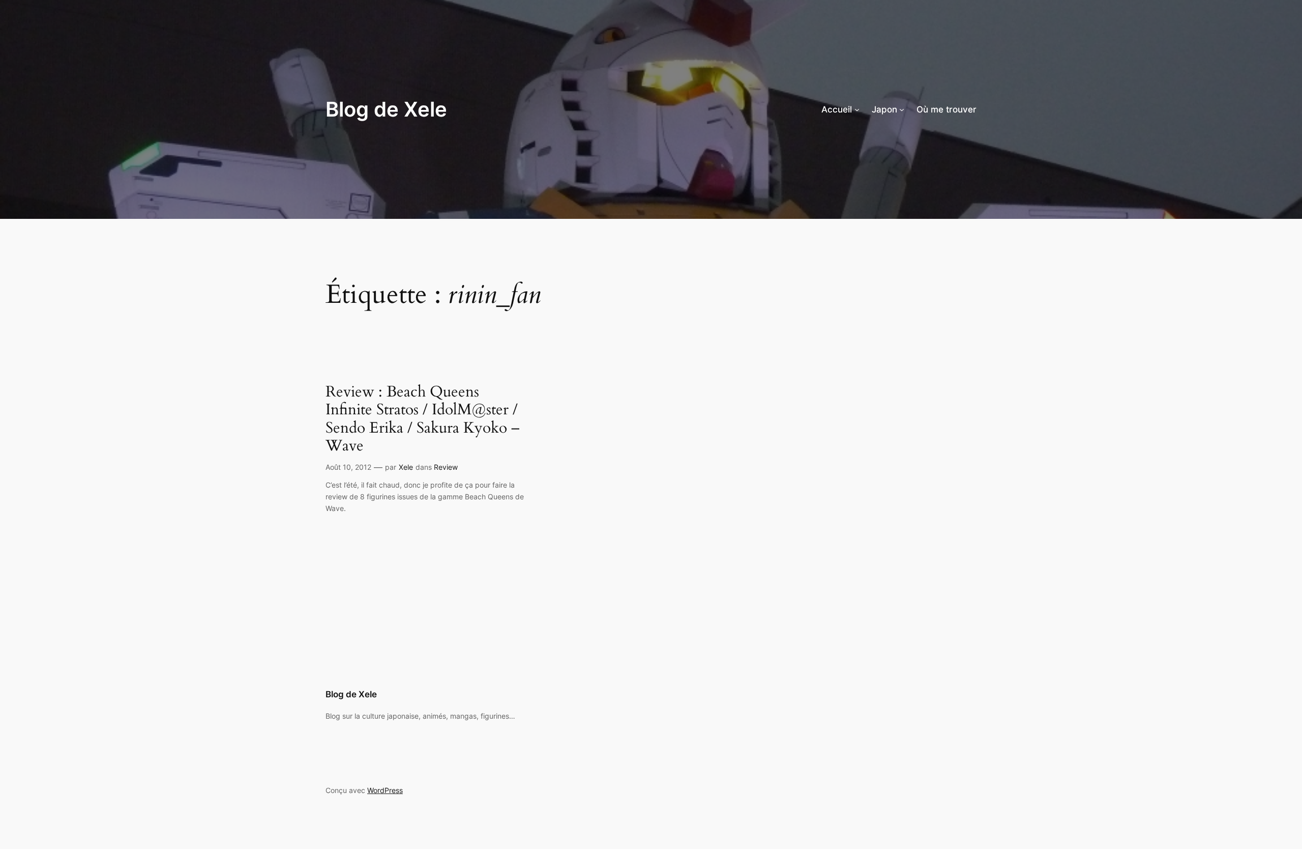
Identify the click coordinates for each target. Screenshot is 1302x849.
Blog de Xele (386, 109)
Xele (406, 467)
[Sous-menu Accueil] (857, 109)
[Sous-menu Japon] (901, 109)
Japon (884, 109)
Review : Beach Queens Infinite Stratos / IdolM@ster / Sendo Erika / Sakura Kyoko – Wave (423, 419)
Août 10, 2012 (348, 467)
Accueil (836, 109)
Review (446, 467)
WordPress (385, 790)
